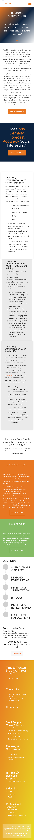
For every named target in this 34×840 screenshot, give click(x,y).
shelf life (10, 375)
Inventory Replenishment (22, 606)
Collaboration (12, 754)
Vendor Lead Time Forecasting (18, 730)
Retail (10, 797)
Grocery (10, 791)
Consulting (11, 812)
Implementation (13, 810)
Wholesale (11, 794)
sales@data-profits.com (16, 698)
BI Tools (17, 597)
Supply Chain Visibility (20, 569)
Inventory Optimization (20, 589)
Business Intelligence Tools (16, 781)
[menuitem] (29, 3)
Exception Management (20, 616)
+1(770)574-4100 (14, 700)
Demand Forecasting (20, 579)
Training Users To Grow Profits (17, 815)
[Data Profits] (14, 3)
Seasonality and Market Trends (18, 739)
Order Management (14, 736)
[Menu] (29, 3)
